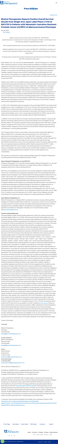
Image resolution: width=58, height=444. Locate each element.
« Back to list (53, 15)
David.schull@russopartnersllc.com (11, 357)
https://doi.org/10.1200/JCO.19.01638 (25, 385)
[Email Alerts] (24, 421)
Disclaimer (45, 441)
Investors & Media (39, 434)
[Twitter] (11, 435)
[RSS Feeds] (33, 421)
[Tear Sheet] (15, 421)
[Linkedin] (9, 435)
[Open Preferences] (3, 441)
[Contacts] (42, 421)
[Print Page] (6, 421)
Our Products (34, 432)
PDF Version (6, 32)
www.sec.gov (44, 303)
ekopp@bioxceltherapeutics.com (11, 334)
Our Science (46, 432)
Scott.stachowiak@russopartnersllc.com (13, 363)
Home (34, 434)
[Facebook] (14, 435)
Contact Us (46, 434)
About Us (29, 432)
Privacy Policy (40, 441)
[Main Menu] (56, 2)
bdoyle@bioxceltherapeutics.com (11, 345)
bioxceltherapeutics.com (11, 209)
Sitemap (49, 441)
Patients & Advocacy (53, 432)
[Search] (51, 421)
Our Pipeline (40, 432)
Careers (50, 434)
